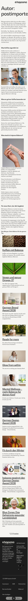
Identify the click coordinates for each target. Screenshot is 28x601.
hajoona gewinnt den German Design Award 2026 (13, 480)
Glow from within (11, 365)
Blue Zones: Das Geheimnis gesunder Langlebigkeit (13, 515)
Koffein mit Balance (12, 250)
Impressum (5, 584)
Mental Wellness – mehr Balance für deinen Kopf (12, 392)
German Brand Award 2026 (10, 309)
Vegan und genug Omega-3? (11, 279)
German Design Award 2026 (10, 421)
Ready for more (10, 339)
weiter (16, 533)
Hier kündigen (6, 594)
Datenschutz (21, 584)
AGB (13, 584)
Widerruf (20, 589)
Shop (18, 598)
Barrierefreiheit (6, 589)
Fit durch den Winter (13, 450)
